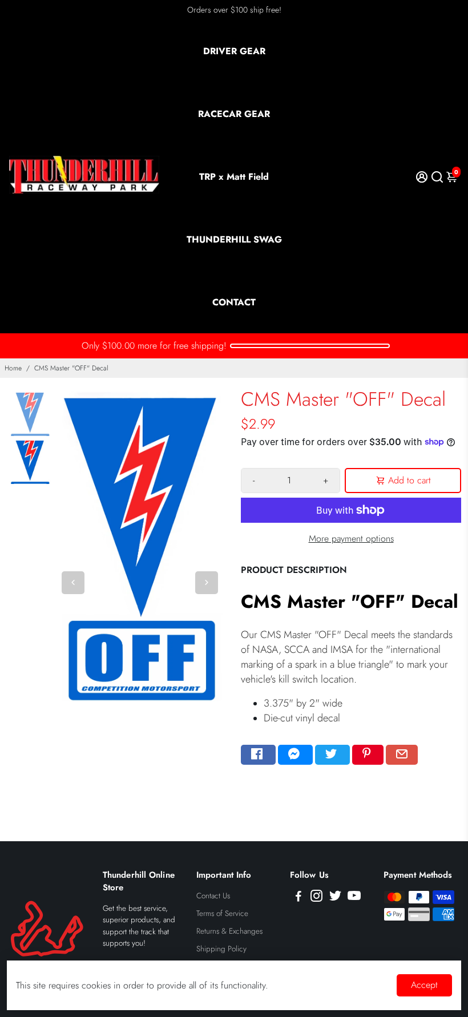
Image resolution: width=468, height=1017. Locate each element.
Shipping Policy (221, 948)
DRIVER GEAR (234, 51)
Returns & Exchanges (229, 931)
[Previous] (73, 582)
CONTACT (234, 302)
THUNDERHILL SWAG (234, 239)
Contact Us (213, 895)
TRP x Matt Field (234, 176)
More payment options (351, 538)
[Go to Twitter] (332, 755)
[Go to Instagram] (316, 897)
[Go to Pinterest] (368, 755)
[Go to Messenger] (295, 755)
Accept (424, 984)
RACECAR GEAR (234, 113)
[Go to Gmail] (402, 755)
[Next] (206, 582)
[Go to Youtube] (354, 897)
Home (13, 368)
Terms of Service (222, 913)
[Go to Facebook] (258, 755)
